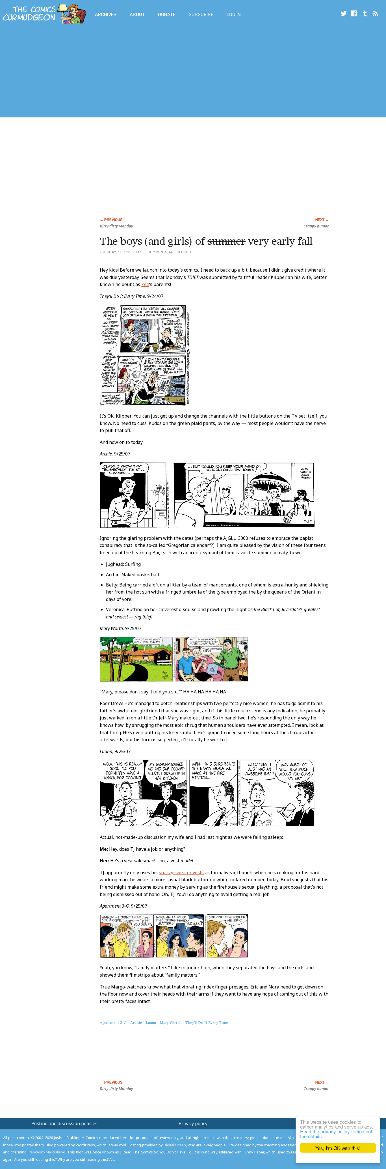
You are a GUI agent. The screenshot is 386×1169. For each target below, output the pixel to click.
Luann (151, 1022)
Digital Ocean (175, 1144)
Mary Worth (170, 1022)
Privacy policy (193, 1123)
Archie (136, 1022)
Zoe (145, 284)
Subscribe (201, 14)
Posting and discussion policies (64, 1123)
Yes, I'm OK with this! (338, 1147)
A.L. (112, 1159)
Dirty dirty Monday (116, 226)
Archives (105, 14)
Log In (234, 14)
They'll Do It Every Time (206, 1022)
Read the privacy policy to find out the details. (336, 1134)
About (137, 14)
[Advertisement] (103, 71)
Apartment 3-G (113, 1022)
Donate (166, 14)
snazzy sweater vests (181, 872)
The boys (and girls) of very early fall (206, 241)
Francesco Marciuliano (47, 1152)
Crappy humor (316, 226)
